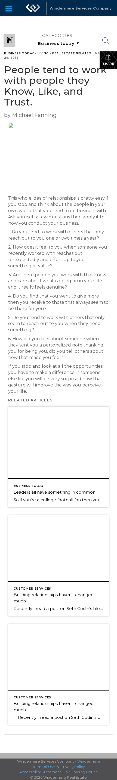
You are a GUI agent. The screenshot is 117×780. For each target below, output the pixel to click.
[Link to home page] (33, 8)
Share (108, 64)
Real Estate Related (71, 53)
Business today (19, 53)
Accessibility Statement (40, 772)
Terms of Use (43, 766)
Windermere (88, 761)
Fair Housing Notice (80, 772)
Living (43, 53)
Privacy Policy (73, 766)
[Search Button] (105, 40)
